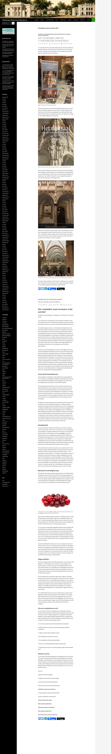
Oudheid (4, 425)
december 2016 (5, 286)
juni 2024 (4, 144)
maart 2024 (4, 149)
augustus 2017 (5, 271)
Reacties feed (4, 484)
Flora (3, 361)
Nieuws (3, 420)
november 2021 (5, 193)
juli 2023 (4, 160)
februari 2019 (5, 251)
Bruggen (4, 346)
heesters (4, 373)
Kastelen (4, 385)
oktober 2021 (5, 195)
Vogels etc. (4, 469)
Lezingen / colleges (6, 407)
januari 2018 (4, 266)
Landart (3, 396)
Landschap (59, 299)
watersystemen (5, 471)
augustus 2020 (5, 220)
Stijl (3, 442)
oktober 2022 (5, 175)
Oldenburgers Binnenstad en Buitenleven (14, 20)
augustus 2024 (5, 140)
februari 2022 (5, 188)
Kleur (56, 19)
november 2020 (5, 215)
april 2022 (4, 184)
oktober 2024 (5, 137)
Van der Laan (63, 19)
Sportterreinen (5, 434)
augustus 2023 (5, 158)
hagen (3, 369)
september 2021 (5, 197)
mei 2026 (4, 102)
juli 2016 (4, 295)
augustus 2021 (5, 198)
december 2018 (5, 255)
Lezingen (40, 35)
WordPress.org (5, 486)
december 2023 (5, 153)
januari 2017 (4, 284)
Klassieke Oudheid (6, 387)
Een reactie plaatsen (67, 43)
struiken (4, 445)
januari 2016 (4, 306)
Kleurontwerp (5, 389)
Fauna (3, 357)
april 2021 (4, 206)
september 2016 (5, 291)
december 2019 (5, 235)
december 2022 (5, 173)
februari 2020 (5, 231)
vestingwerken (5, 456)
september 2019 (5, 240)
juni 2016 (4, 297)
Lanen (3, 403)
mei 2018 (4, 264)
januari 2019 (4, 253)
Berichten (82, 19)
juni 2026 (4, 100)
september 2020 (5, 218)
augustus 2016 (5, 293)
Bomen (3, 339)
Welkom (36, 19)
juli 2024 (4, 142)
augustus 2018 (5, 262)
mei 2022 (4, 182)
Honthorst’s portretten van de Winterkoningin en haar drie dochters (8, 46)
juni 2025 (4, 122)
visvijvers (4, 465)
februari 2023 (5, 169)
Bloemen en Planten (43, 299)
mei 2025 (4, 124)
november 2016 (5, 288)
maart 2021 (4, 208)
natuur (3, 414)
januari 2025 (4, 131)
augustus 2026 (5, 97)
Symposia (4, 449)
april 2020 (4, 228)
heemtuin (4, 371)
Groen (41, 19)
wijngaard (4, 472)
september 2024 (5, 138)
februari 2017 (5, 282)
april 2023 (4, 166)
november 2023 (5, 155)
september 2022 (5, 177)
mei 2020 (4, 226)
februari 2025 (5, 129)
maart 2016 (4, 302)
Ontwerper (4, 423)
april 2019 (4, 248)
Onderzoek (46, 35)
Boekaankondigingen (59, 34)
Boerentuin (4, 337)
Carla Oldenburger (55, 43)
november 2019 (5, 237)
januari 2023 (4, 171)
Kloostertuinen (49, 19)
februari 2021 (5, 209)
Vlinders (4, 467)
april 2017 (4, 278)
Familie (3, 355)
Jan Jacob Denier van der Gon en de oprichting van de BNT (8, 78)
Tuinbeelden (4, 454)
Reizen (3, 431)
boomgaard (4, 341)
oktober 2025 (5, 115)
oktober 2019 (5, 238)
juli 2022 (4, 180)
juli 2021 (4, 200)
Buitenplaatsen (5, 348)
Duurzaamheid (5, 353)
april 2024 (4, 148)
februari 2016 (5, 304)
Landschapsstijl (5, 402)
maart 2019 (4, 249)
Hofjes (3, 375)
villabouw (4, 460)
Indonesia (4, 382)
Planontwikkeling (5, 427)
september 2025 (5, 117)
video (3, 458)
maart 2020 (4, 229)
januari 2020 (4, 233)
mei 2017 (4, 277)
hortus (3, 380)
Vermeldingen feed (6, 482)
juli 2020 (4, 222)
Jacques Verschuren (6, 80)
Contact (89, 19)
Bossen (3, 342)
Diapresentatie (5, 350)
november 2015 (5, 309)
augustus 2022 (5, 178)
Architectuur (41, 34)
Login (3, 480)
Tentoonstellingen (5, 451)
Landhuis (4, 398)
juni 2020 (4, 224)
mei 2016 (4, 298)
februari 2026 (5, 108)
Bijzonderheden (49, 34)
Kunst (3, 392)
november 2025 (5, 113)
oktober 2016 (5, 289)
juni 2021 (4, 202)
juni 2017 (4, 275)
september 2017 (5, 269)
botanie (3, 344)
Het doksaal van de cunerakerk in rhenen (53, 39)
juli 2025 (4, 120)
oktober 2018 (5, 258)
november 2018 (5, 257)
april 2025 (4, 126)
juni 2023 (4, 162)
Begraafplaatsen (5, 324)
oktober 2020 (5, 217)
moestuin (4, 411)
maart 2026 (4, 106)
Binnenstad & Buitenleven (7, 328)
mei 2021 (4, 204)
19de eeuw (4, 321)
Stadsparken (4, 436)
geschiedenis (4, 366)
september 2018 (5, 260)
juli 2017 (4, 273)
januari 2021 (4, 211)
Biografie (4, 332)
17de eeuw (4, 317)
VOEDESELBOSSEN (49, 301)
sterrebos (4, 440)
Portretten (4, 429)
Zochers (69, 19)
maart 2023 (4, 168)
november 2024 (5, 135)
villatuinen (4, 463)
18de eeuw (4, 319)
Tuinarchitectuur (5, 452)
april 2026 (4, 104)
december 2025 (5, 111)
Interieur (68, 34)
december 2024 (5, 133)
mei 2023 (4, 164)
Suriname (4, 447)
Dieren (3, 352)
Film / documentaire (6, 359)
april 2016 (4, 300)
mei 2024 (4, 146)
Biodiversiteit (5, 330)
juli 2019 (4, 244)
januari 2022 (4, 189)
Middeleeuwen (5, 409)
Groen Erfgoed (52, 299)
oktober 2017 (5, 268)
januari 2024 (4, 151)
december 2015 (5, 308)
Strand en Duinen (5, 443)
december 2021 (5, 191)
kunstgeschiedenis (6, 394)
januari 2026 (4, 109)
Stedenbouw (4, 438)
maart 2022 (4, 186)
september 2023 (5, 157)
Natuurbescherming (6, 416)
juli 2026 (4, 99)
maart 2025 (4, 128)
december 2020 (5, 213)
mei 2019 (4, 246)
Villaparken (4, 462)
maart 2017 (4, 280)
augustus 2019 (5, 242)
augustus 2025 (5, 118)
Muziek (3, 412)
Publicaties (75, 19)
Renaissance (4, 432)
